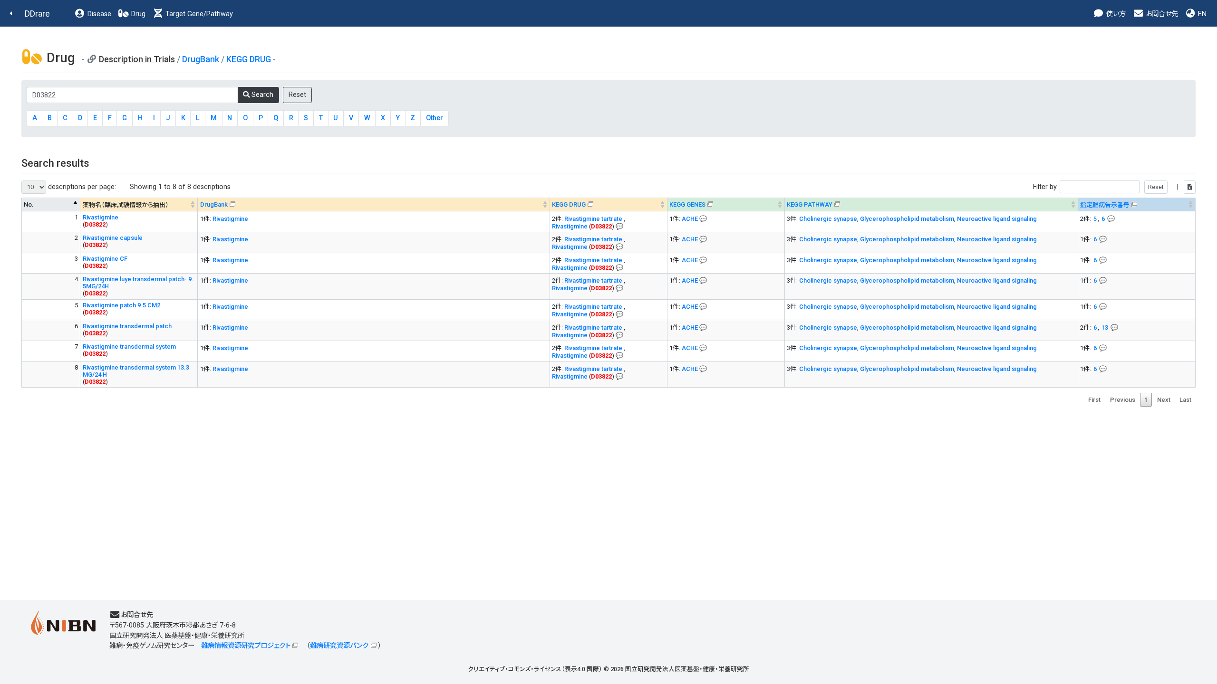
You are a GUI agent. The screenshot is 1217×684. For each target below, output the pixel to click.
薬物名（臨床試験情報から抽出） (126, 205)
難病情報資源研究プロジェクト (245, 646)
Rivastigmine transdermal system (129, 346)
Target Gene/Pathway (198, 14)
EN (1201, 14)
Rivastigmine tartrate (594, 218)
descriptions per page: (81, 187)
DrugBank (200, 59)
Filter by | (1106, 187)
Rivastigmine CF (105, 258)
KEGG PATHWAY (809, 204)
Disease (98, 14)
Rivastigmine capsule (113, 237)
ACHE (690, 218)
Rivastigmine (100, 217)
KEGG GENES (687, 204)
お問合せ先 (1161, 14)
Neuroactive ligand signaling (997, 218)
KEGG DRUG (248, 59)
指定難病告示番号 (1105, 205)
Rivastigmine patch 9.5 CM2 (121, 305)
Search (261, 95)
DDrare (37, 14)
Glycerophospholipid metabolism (907, 218)
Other (434, 118)
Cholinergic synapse (828, 218)
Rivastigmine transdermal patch (127, 326)
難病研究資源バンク (339, 646)
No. (29, 204)
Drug (137, 14)
